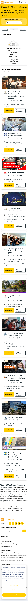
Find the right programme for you (10, 539)
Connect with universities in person (10, 544)
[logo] (7, 2)
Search (4, 29)
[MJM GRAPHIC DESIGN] (5, 173)
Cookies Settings (14, 585)
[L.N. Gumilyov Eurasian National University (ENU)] (5, 249)
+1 (9, 106)
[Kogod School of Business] (5, 296)
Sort (24, 35)
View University (8, 110)
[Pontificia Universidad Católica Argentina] (5, 334)
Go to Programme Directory (13, 22)
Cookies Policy (18, 581)
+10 (12, 181)
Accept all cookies (14, 595)
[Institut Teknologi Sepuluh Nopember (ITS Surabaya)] (5, 453)
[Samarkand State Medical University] (5, 134)
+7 (18, 261)
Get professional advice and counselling (12, 560)
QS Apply (8, 500)
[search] (19, 2)
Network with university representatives (12, 557)
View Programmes (19, 110)
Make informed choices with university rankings (14, 555)
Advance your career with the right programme (14, 553)
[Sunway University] (5, 209)
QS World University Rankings (8, 493)
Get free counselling (6, 546)
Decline (14, 590)
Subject (13, 29)
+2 (6, 146)
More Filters (22, 29)
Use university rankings (7, 541)
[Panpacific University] (5, 418)
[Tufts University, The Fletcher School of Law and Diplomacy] (5, 376)
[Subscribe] (24, 531)
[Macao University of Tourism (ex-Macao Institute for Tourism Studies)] (5, 92)
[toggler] (25, 2)
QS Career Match (4, 505)
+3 (12, 344)
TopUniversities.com (5, 487)
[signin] (22, 2)
